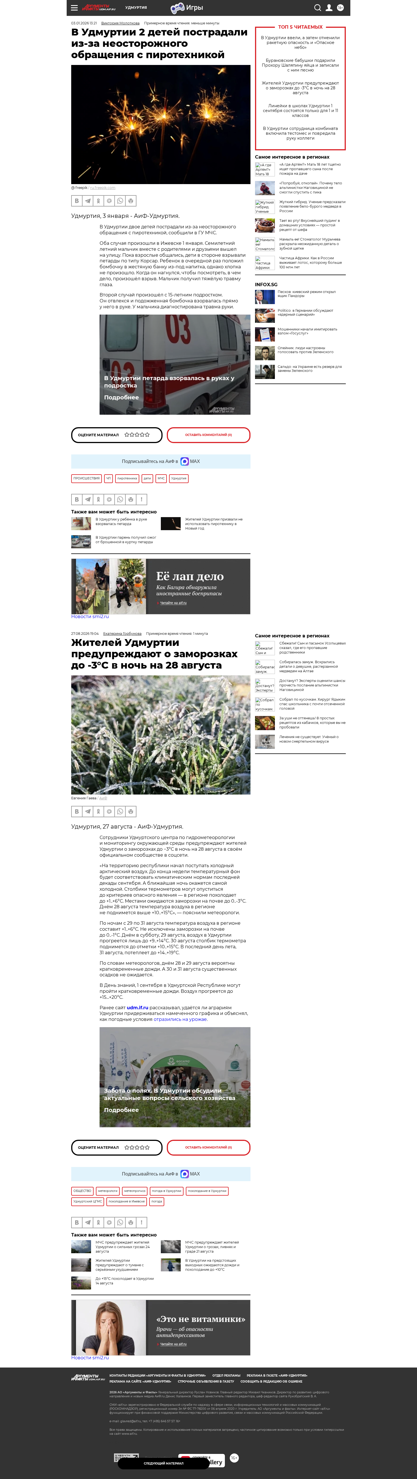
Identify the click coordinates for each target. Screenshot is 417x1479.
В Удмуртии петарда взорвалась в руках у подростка (169, 382)
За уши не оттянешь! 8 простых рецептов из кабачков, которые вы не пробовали (312, 722)
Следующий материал (164, 1463)
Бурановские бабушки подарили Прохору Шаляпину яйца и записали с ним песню (300, 65)
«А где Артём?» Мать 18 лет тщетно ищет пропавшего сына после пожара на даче (310, 169)
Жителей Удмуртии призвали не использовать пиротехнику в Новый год (214, 523)
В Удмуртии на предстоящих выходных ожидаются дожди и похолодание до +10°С (212, 1265)
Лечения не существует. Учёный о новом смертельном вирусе (309, 739)
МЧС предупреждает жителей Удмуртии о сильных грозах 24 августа (123, 1246)
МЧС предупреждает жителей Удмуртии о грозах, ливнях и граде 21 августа (212, 1246)
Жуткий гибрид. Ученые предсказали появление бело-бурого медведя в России (312, 206)
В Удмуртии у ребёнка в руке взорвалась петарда (121, 521)
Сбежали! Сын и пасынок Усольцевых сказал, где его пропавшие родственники (312, 647)
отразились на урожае (180, 1019)
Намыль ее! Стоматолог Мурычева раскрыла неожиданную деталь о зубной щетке (309, 243)
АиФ (103, 798)
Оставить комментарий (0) (208, 435)
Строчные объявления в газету (206, 1381)
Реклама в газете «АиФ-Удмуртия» (277, 1375)
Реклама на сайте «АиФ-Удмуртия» (140, 1381)
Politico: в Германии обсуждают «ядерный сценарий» (305, 313)
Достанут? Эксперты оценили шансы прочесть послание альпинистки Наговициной (312, 685)
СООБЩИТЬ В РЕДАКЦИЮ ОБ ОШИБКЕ (271, 1381)
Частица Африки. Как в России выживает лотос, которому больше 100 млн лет (310, 262)
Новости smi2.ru (90, 616)
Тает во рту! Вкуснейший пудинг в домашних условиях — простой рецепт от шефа (309, 225)
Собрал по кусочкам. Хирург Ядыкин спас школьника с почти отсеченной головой (312, 704)
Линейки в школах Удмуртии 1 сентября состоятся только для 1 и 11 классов (300, 111)
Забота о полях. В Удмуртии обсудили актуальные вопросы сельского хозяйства (169, 1094)
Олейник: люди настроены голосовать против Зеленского (306, 350)
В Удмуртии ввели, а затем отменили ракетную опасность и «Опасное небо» (300, 42)
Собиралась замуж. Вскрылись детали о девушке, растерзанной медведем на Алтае (308, 666)
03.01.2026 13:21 (84, 23)
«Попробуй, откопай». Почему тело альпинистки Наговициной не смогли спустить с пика (310, 187)
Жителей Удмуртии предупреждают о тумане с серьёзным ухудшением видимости (107, 1267)
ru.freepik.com (102, 188)
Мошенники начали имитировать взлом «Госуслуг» (307, 331)
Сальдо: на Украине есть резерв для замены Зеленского (310, 369)
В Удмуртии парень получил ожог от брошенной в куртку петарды (126, 539)
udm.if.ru (137, 1007)
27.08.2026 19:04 (85, 633)
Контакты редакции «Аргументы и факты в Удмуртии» (157, 1375)
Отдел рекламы (226, 1375)
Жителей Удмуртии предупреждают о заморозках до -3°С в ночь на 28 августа (300, 88)
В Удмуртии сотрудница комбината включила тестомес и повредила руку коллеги (300, 133)
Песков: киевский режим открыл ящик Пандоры (307, 294)
